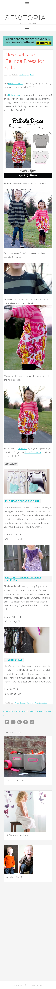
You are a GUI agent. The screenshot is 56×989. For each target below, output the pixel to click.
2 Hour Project (20, 703)
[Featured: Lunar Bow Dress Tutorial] (26, 572)
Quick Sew (43, 703)
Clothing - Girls (32, 703)
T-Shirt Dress (14, 660)
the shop (22, 448)
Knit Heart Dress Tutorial (22, 501)
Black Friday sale (32, 452)
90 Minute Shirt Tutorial (17, 877)
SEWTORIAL (28, 18)
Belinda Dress (15, 83)
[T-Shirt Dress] (26, 654)
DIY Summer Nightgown (18, 835)
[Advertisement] (28, 916)
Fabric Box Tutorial (15, 780)
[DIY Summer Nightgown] (25, 831)
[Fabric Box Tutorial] (25, 776)
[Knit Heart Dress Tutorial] (26, 496)
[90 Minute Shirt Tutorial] (18, 873)
